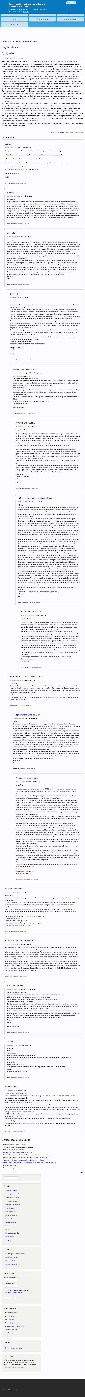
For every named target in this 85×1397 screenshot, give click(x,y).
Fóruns (14, 19)
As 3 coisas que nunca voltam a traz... (27, 676)
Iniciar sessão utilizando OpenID (18, 1290)
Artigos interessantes (12, 1197)
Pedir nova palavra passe (13, 1292)
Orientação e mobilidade (13, 1194)
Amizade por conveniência (24, 369)
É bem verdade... (12, 1087)
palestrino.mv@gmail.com (15, 1064)
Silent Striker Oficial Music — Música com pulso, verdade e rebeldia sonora (29, 1162)
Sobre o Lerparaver (11, 1323)
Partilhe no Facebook (58, 132)
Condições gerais (10, 1333)
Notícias (14, 14)
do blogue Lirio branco (30, 41)
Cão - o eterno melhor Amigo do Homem (36, 498)
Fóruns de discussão (12, 1233)
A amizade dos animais (31, 611)
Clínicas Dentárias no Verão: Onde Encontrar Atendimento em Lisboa (27, 1155)
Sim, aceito (71, 3)
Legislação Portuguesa (12, 1204)
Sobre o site (14, 24)
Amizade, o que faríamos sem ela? (20, 940)
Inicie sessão (8, 183)
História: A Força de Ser (11, 1168)
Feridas (10, 192)
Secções (7, 1186)
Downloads (8, 1219)
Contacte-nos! (9, 1319)
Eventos (42, 14)
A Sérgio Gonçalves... (25, 423)
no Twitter (70, 132)
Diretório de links (10, 1212)
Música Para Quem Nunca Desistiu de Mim (18, 1152)
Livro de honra (9, 1316)
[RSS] (15, 1348)
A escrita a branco (11, 1190)
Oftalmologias (9, 1208)
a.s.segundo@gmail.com (12, 918)
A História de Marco (10, 1165)
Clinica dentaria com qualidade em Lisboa (18, 1147)
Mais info (26, 12)
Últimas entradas (42, 19)
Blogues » (19, 41)
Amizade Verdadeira (13, 889)
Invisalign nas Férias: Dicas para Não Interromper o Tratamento (25, 1157)
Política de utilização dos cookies (15, 1326)
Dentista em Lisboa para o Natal (14, 1144)
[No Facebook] (5, 1347)
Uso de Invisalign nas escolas (13, 1149)
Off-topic (8, 1240)
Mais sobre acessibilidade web (14, 1368)
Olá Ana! (14, 294)
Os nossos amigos (11, 1201)
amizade (8, 144)
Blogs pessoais (10, 1236)
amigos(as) (12, 1041)
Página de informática (12, 1215)
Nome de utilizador (10, 1277)
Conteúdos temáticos (12, 1257)
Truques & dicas (10, 1222)
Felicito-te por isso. (15, 986)
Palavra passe (9, 1284)
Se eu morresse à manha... (28, 778)
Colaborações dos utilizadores (15, 1254)
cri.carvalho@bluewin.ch (23, 873)
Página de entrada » (9, 41)
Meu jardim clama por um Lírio (26, 715)
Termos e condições (11, 1329)
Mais (81, 1172)
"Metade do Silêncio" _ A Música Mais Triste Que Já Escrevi (24, 1160)
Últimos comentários (70, 19)
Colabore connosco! (11, 1312)
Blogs (70, 14)
